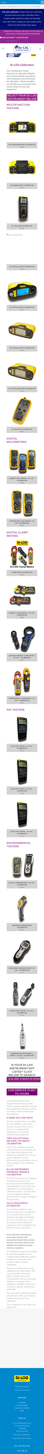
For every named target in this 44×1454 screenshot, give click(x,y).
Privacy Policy (18, 1434)
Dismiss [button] (37, 6)
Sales (22, 1411)
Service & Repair (22, 1405)
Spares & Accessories (22, 1408)
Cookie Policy (26, 1434)
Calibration (22, 1402)
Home (2, 41)
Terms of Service (26, 1438)
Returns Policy (17, 1438)
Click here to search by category (24, 1079)
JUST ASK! (11, 1289)
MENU (4, 2)
